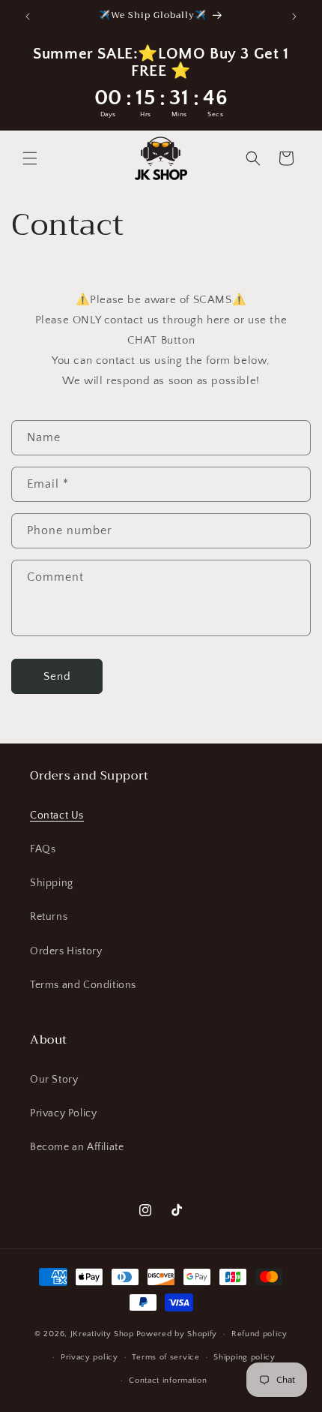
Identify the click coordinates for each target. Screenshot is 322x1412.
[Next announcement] (294, 16)
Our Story (54, 1080)
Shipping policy (244, 1357)
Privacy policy (89, 1357)
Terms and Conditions (83, 985)
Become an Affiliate (77, 1147)
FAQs (42, 849)
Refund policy (259, 1333)
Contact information (168, 1380)
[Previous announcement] (27, 16)
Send (57, 676)
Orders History (66, 951)
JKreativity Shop (102, 1333)
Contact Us (57, 816)
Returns (48, 917)
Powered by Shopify (177, 1333)
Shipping (51, 883)
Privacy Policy (63, 1113)
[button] (29, 158)
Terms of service (165, 1357)
